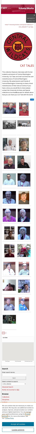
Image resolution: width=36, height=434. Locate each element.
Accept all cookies (18, 424)
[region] (18, 418)
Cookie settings (18, 430)
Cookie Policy (9, 418)
